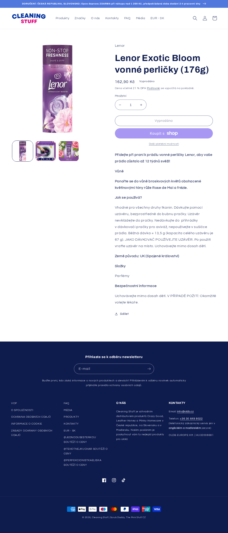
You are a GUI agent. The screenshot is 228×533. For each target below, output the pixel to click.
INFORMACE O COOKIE (26, 424)
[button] (195, 18)
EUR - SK (70, 430)
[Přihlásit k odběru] (149, 369)
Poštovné (153, 88)
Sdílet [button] (124, 313)
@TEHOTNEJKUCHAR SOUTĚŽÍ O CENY (86, 451)
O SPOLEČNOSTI (22, 410)
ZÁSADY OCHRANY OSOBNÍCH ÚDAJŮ (31, 433)
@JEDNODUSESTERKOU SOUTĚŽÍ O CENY (80, 439)
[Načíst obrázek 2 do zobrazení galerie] (45, 151)
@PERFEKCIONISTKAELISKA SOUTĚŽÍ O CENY (82, 462)
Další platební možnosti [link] (164, 143)
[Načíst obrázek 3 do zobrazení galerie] (68, 151)
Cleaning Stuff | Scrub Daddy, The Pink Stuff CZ (119, 517)
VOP (14, 403)
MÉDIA (68, 410)
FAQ (66, 403)
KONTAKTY (71, 424)
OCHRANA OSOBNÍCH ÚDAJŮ (31, 417)
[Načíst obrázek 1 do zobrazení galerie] (22, 151)
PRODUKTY (71, 417)
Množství (120, 96)
